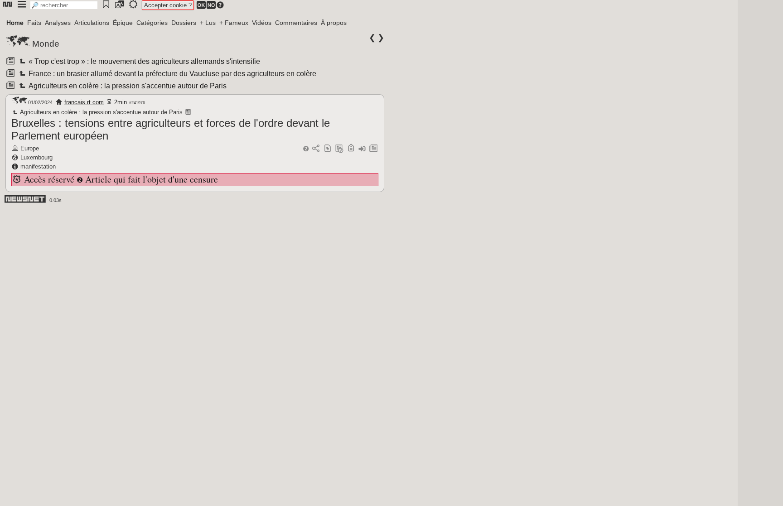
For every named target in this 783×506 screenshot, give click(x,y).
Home (15, 22)
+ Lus (208, 22)
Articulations (91, 22)
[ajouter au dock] (362, 149)
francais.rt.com (84, 102)
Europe (29, 148)
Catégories (152, 22)
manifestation (38, 166)
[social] (316, 149)
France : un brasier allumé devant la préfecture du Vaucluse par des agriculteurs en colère (171, 73)
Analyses (58, 22)
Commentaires (296, 22)
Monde (45, 43)
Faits (34, 22)
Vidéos (261, 22)
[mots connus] (351, 149)
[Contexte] (339, 149)
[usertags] (328, 149)
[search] (64, 5)
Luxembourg (36, 157)
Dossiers (183, 22)
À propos (334, 22)
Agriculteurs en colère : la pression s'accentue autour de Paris (127, 86)
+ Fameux (233, 22)
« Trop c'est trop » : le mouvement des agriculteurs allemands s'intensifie (143, 61)
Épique (123, 22)
